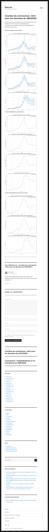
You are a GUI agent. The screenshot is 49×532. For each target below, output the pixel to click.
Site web (7, 328)
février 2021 (9, 396)
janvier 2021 (9, 398)
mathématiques (10, 424)
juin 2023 (8, 381)
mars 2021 (8, 395)
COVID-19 (30, 256)
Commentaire (8, 299)
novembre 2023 (9, 378)
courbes (26, 256)
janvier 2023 (9, 383)
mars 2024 (8, 376)
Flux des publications (11, 448)
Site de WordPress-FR (11, 451)
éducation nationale (11, 421)
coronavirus (22, 256)
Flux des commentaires (11, 449)
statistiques (34, 256)
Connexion (8, 446)
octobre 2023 (9, 380)
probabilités (9, 429)
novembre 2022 (10, 386)
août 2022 (8, 388)
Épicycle (8, 7)
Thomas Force (9, 256)
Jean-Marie (11, 272)
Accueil (6, 509)
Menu (41, 8)
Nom (6, 317)
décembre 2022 (9, 385)
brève (7, 414)
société (7, 433)
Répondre (7, 283)
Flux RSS (7, 520)
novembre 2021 (9, 390)
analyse (8, 413)
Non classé (8, 426)
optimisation (9, 428)
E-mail (7, 323)
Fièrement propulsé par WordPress (15, 528)
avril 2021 (8, 393)
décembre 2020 (9, 400)
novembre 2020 (10, 401)
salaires (8, 431)
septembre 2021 (10, 391)
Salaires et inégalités (10, 518)
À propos (7, 512)
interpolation (9, 423)
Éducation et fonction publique (12, 515)
